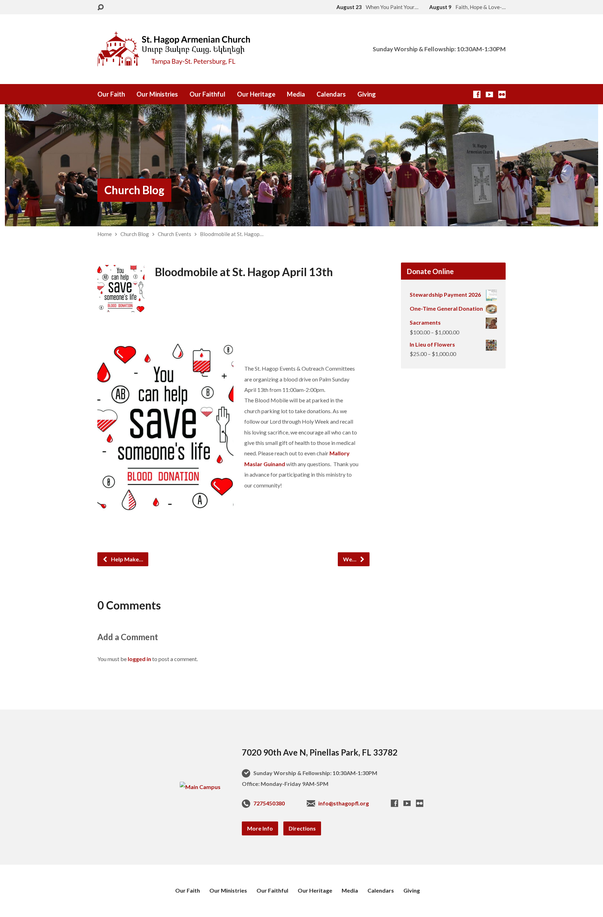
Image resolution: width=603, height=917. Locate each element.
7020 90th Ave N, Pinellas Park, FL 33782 (319, 752)
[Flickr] (502, 94)
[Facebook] (477, 94)
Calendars (331, 94)
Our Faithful (207, 94)
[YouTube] (489, 94)
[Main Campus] (200, 786)
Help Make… (126, 559)
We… (350, 559)
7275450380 (269, 803)
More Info (260, 828)
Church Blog (134, 190)
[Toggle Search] (100, 7)
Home (104, 234)
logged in (139, 658)
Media (296, 94)
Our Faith (111, 94)
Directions (302, 828)
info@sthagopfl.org (343, 803)
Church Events (174, 234)
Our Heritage (256, 94)
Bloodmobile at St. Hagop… (231, 234)
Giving (366, 94)
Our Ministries (157, 94)
